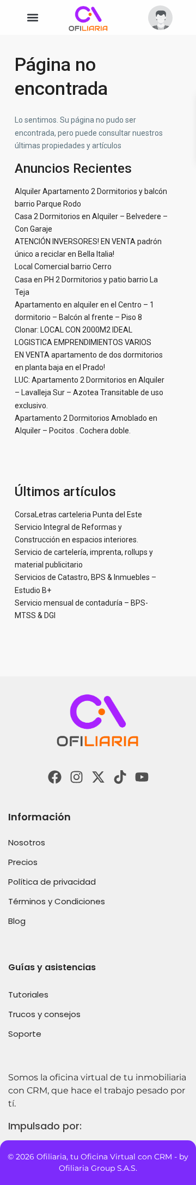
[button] (32, 18)
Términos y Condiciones (56, 901)
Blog (17, 921)
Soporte (24, 1033)
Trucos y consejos (44, 1014)
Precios (23, 862)
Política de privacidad (52, 881)
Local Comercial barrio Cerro (63, 266)
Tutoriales (28, 994)
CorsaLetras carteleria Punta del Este (78, 514)
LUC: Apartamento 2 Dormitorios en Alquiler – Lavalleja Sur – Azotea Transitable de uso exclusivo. (89, 392)
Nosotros (26, 842)
